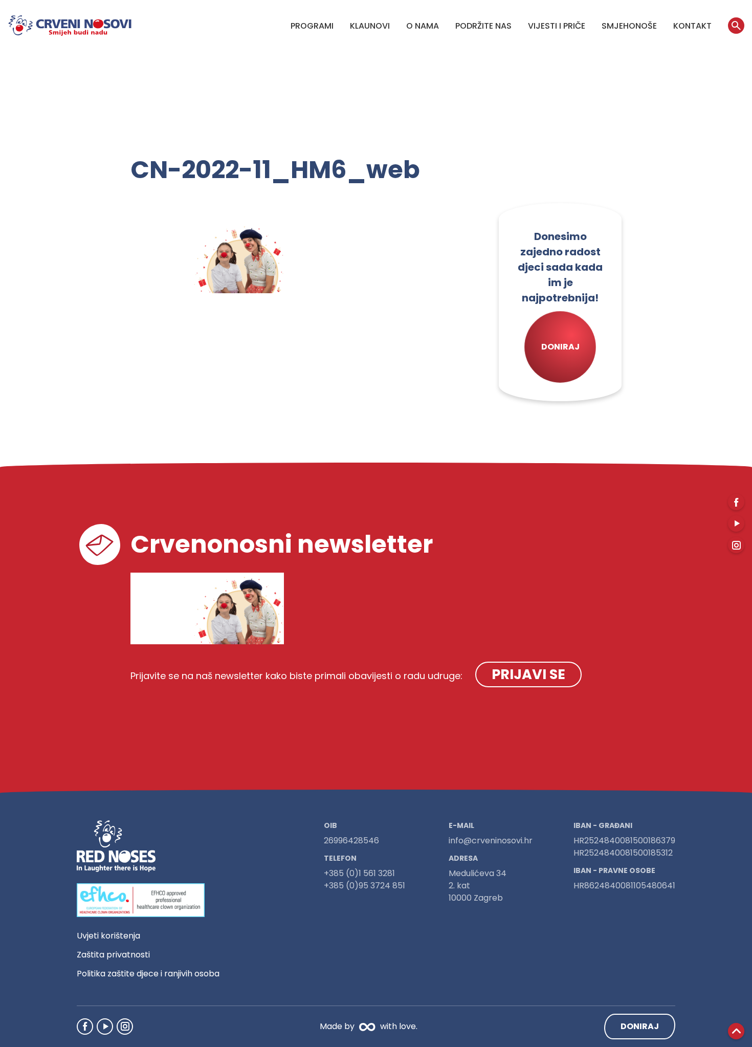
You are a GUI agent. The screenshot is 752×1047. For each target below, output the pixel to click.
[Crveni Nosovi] (70, 25)
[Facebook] (85, 1026)
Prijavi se (528, 674)
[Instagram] (125, 1026)
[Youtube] (105, 1026)
